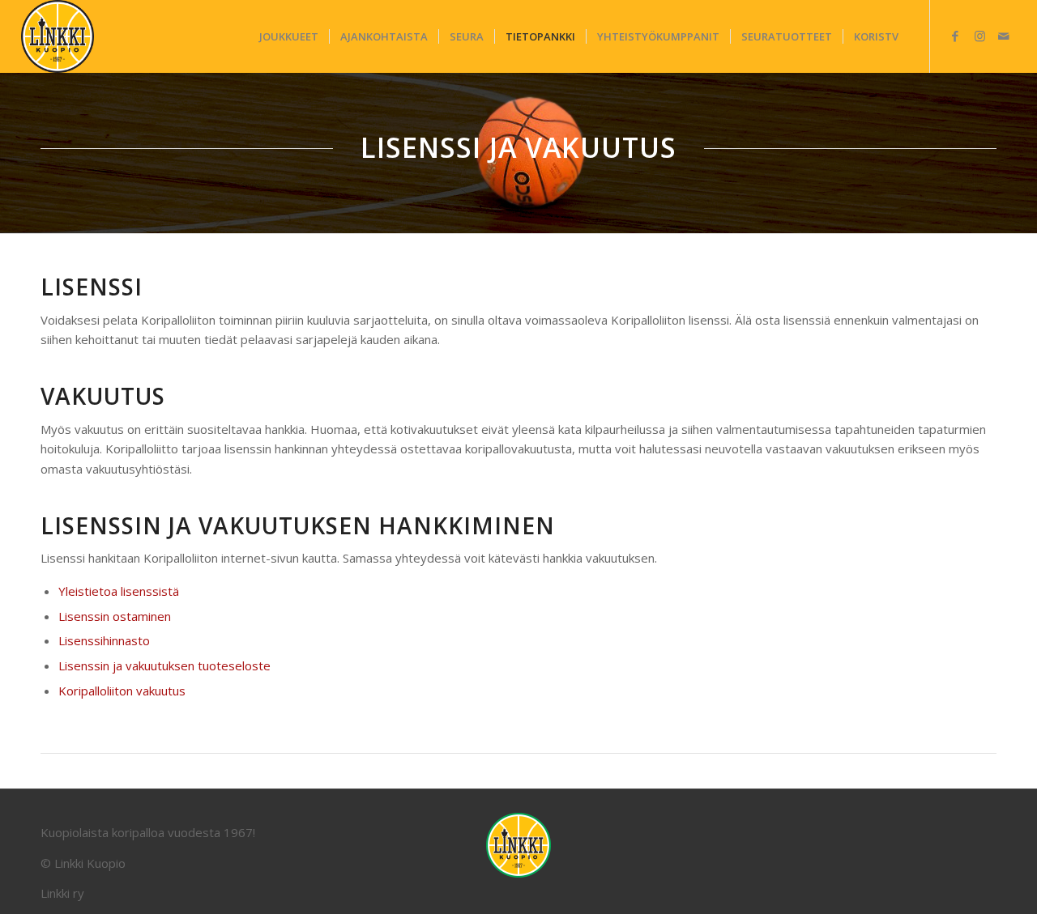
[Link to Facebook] (955, 35)
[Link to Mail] (1004, 35)
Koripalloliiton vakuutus (122, 690)
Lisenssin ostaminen (114, 616)
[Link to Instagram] (979, 35)
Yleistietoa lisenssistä (118, 591)
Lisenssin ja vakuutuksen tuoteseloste (164, 665)
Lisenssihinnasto (104, 640)
